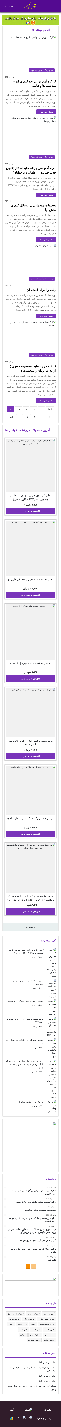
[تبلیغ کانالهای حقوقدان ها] (30, 20)
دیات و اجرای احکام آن (41, 290)
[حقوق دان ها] (30, 6)
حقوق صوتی (49, 1335)
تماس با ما (43, 1362)
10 (34, 409)
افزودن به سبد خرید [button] (30, 511)
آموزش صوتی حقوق (46, 1319)
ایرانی (53, 1362)
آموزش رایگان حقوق (16, 1314)
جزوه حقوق (22, 1324)
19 (19, 409)
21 (50, 417)
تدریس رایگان (29, 1319)
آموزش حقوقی (34, 1314)
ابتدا (50, 409)
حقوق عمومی (35, 1335)
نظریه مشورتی (34, 1340)
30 (35, 417)
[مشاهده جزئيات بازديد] (12, 1420)
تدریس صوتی (14, 1319)
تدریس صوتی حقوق (46, 1324)
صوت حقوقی (49, 1340)
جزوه (33, 1324)
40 (27, 417)
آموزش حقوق (49, 1314)
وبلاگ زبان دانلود (44, 1418)
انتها (11, 417)
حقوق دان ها (49, 1329)
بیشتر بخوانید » (46, 112)
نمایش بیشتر (30, 927)
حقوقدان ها (36, 1329)
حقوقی (23, 1335)
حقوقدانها (23, 1329)
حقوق (11, 1324)
